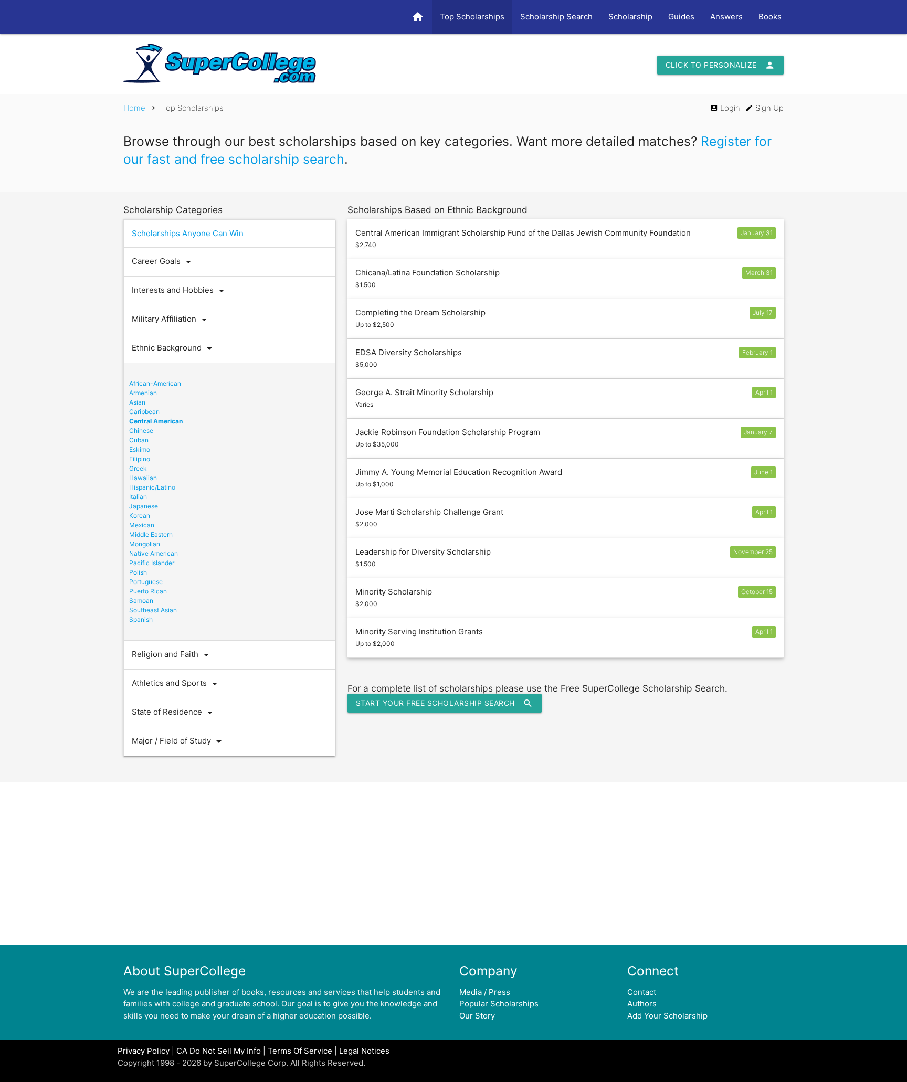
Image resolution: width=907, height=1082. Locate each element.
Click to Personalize (720, 65)
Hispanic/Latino (152, 487)
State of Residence (174, 712)
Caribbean (144, 412)
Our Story (477, 1016)
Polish (138, 572)
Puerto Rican (148, 591)
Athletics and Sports (176, 683)
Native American (153, 553)
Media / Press (484, 992)
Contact (641, 992)
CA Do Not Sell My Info (218, 1051)
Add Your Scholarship (667, 1016)
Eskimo (139, 449)
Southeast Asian (153, 610)
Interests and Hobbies (180, 290)
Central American (156, 421)
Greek (138, 468)
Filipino (139, 459)
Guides (681, 17)
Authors (642, 1004)
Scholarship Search (556, 17)
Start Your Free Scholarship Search (444, 703)
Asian (137, 402)
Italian (138, 497)
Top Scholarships (472, 17)
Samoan (141, 600)
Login (725, 108)
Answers (726, 17)
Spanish (141, 619)
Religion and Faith (172, 655)
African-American (155, 383)
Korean (139, 515)
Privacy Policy (144, 1051)
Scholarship (630, 17)
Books (770, 17)
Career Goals (163, 262)
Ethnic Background (174, 348)
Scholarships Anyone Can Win (188, 233)
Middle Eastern (151, 534)
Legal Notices (364, 1051)
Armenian (143, 393)
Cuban (139, 440)
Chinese (141, 430)
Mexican (141, 525)
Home (134, 108)
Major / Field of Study (178, 741)
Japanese (143, 506)
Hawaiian (143, 478)
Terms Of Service (300, 1051)
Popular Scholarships (499, 1004)
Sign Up (764, 108)
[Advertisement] (453, 863)
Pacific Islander (151, 563)
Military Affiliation (171, 319)
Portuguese (146, 582)
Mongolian (144, 544)
